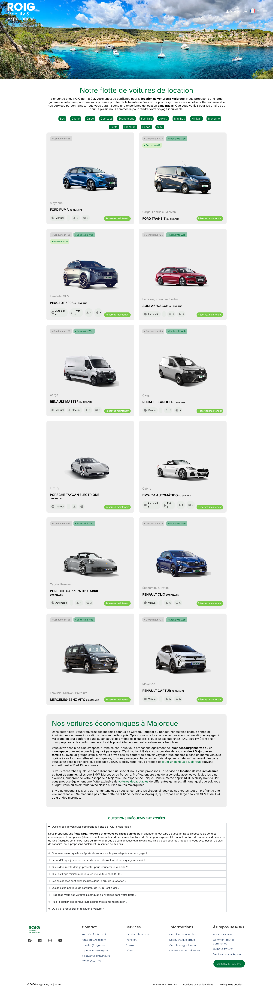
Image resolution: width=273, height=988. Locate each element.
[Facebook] (30, 940)
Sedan (146, 127)
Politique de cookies (231, 984)
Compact (106, 118)
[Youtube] (60, 940)
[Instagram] (50, 940)
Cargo (90, 118)
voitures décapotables (133, 781)
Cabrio (76, 118)
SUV (160, 127)
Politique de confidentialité (198, 984)
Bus (62, 118)
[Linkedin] (40, 940)
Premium (130, 127)
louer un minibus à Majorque (181, 761)
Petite (114, 127)
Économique (126, 118)
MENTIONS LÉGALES (165, 984)
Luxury (163, 118)
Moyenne (214, 118)
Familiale (146, 118)
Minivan (196, 118)
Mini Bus (179, 118)
